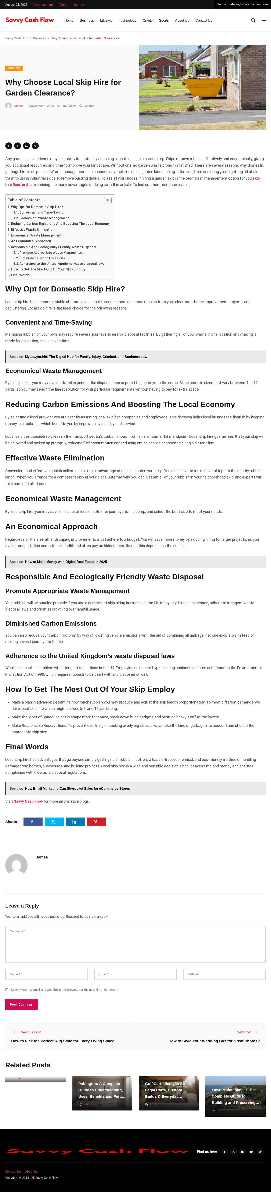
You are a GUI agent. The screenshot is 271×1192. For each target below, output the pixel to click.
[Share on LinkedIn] (26, 145)
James (42, 857)
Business (87, 20)
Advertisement (43, 4)
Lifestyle (106, 20)
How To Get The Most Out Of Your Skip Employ (48, 269)
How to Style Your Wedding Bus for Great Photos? (214, 1041)
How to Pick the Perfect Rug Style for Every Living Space (62, 1041)
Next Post (244, 1032)
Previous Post (30, 1032)
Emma (87, 1104)
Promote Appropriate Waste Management (51, 253)
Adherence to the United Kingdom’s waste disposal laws (62, 264)
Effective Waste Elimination (33, 230)
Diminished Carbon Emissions (42, 258)
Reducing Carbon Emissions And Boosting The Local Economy (61, 224)
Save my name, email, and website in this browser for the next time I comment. (64, 989)
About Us (182, 20)
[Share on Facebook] (8, 145)
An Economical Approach (31, 241)
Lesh (20, 1078)
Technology (127, 20)
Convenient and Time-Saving (41, 212)
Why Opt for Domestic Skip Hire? (37, 207)
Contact (79, 4)
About (63, 4)
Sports (164, 20)
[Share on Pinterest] (35, 145)
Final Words (20, 275)
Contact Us (203, 20)
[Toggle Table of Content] (106, 200)
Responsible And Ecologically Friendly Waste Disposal (54, 247)
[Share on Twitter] (17, 145)
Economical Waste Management (44, 218)
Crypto (148, 20)
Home (68, 20)
